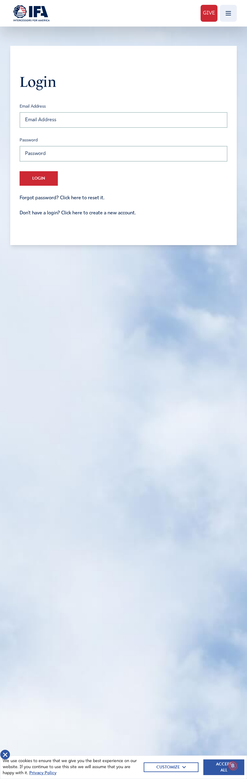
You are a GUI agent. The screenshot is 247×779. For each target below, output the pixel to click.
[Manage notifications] (233, 766)
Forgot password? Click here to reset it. (62, 198)
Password (29, 140)
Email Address (33, 106)
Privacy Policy (42, 773)
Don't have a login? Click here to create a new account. (78, 213)
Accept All (224, 767)
